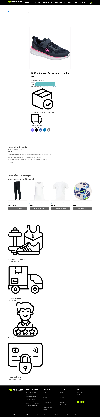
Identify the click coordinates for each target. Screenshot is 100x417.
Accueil (11, 12)
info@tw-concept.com (31, 396)
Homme (62, 397)
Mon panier (79, 394)
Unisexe (54, 86)
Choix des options (17, 208)
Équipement (63, 402)
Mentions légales (57, 414)
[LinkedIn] (44, 130)
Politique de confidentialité (71, 414)
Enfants (62, 392)
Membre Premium (47, 407)
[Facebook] (40, 130)
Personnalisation (47, 402)
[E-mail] (48, 130)
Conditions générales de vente (41, 414)
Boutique (45, 397)
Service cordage (47, 404)
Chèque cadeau (63, 404)
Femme (61, 395)
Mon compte (80, 392)
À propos (45, 395)
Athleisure (45, 86)
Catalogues (45, 399)
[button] (30, 26)
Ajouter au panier (45, 84)
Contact (45, 409)
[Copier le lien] (32, 130)
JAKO (50, 86)
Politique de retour (87, 414)
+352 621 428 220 (30, 399)
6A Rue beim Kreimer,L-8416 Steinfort (31, 393)
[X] (36, 130)
